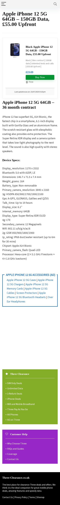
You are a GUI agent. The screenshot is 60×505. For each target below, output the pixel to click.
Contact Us (13, 459)
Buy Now (40, 77)
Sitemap (40, 497)
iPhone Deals (14, 398)
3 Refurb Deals (14, 393)
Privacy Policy (21, 497)
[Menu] (3, 4)
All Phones (12, 414)
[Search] (55, 4)
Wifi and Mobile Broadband (21, 404)
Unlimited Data (15, 388)
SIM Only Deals (14, 383)
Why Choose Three (17, 443)
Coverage (12, 453)
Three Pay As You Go (17, 409)
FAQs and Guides (15, 448)
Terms (32, 497)
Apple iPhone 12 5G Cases (21, 280)
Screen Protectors (26, 293)
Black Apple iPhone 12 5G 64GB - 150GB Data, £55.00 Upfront (39, 50)
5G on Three (13, 419)
